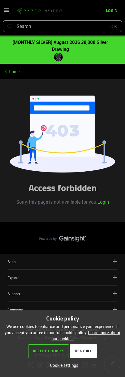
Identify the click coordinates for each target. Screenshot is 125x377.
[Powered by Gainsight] (62, 240)
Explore (13, 277)
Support (14, 293)
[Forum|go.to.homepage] (39, 11)
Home (14, 71)
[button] (6, 12)
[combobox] (62, 26)
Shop (12, 261)
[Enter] (9, 26)
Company (15, 309)
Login (103, 202)
